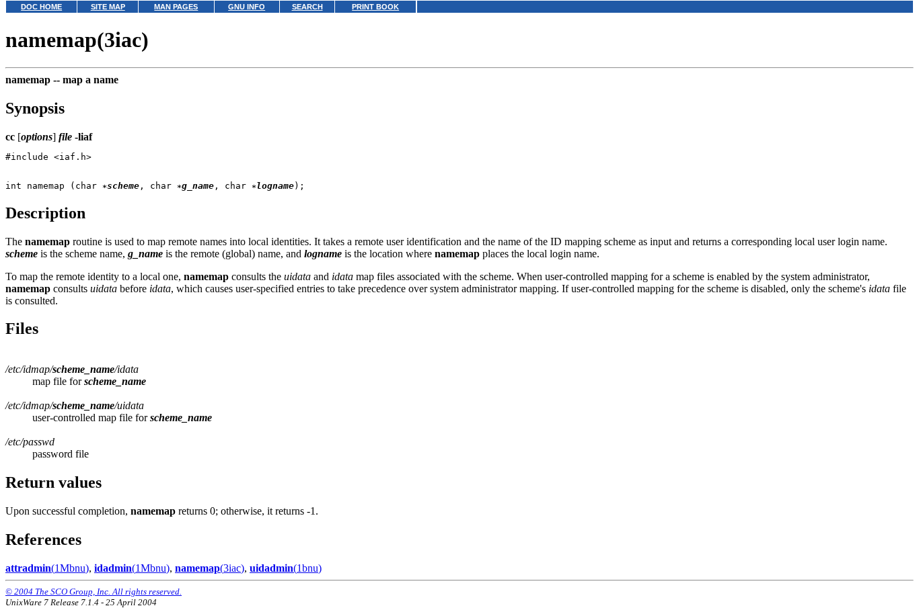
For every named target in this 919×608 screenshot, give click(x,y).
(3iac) (209, 568)
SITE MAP (108, 7)
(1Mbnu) (47, 568)
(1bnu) (286, 568)
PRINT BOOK (375, 7)
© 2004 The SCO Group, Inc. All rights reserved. (93, 592)
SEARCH (307, 7)
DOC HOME (41, 7)
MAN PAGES (176, 7)
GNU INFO (246, 7)
